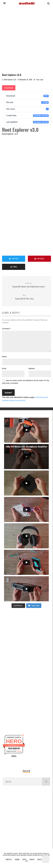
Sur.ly (19, 751)
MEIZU (39, 859)
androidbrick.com (14, 745)
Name (4, 356)
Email (4, 368)
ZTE (26, 861)
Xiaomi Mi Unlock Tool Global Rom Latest (28, 285)
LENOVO (31, 859)
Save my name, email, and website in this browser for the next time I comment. (25, 382)
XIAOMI (17, 859)
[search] (46, 781)
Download (8, 88)
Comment (6, 329)
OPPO (24, 859)
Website (32, 368)
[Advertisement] (26, 38)
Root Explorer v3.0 (10, 80)
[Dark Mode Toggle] (45, 858)
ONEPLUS (9, 859)
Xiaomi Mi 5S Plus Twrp (24, 297)
